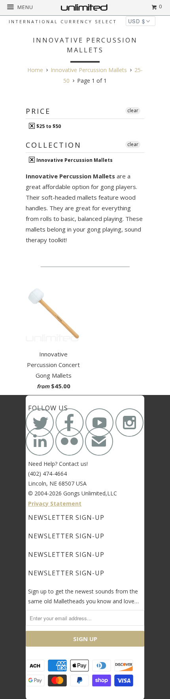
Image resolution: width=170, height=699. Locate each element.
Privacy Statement (54, 503)
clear (132, 110)
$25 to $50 (48, 126)
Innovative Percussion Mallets (74, 160)
